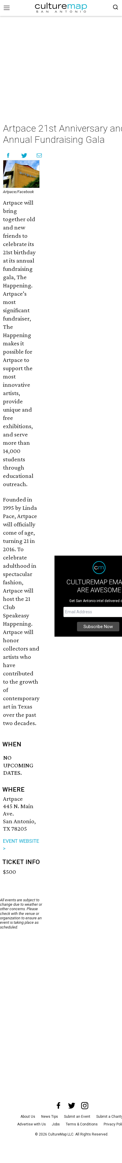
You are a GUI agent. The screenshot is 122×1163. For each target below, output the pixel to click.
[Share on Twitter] (24, 155)
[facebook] (58, 1105)
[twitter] (71, 1105)
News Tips (49, 1117)
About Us (27, 1117)
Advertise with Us (31, 1124)
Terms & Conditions (82, 1124)
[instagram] (84, 1105)
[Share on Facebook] (8, 155)
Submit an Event (77, 1117)
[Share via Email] (39, 155)
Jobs (56, 1124)
